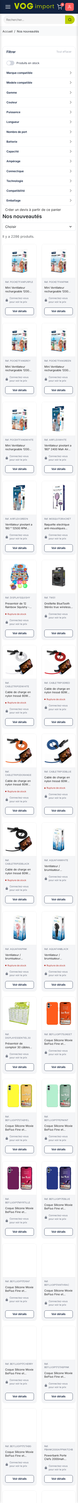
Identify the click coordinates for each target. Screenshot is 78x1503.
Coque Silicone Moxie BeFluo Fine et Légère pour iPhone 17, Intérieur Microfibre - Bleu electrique (58, 1206)
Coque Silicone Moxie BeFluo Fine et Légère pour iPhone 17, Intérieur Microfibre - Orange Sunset (58, 1042)
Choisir (10, 227)
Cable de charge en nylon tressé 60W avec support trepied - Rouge (57, 690)
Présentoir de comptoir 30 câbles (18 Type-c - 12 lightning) (17, 1045)
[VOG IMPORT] (34, 6)
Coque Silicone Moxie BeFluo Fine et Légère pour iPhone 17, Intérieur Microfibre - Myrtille (19, 1210)
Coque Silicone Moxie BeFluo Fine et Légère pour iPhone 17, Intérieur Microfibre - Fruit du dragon (19, 1289)
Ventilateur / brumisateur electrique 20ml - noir (58, 956)
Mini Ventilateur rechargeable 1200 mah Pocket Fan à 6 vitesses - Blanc (18, 447)
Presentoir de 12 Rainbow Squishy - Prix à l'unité (17, 605)
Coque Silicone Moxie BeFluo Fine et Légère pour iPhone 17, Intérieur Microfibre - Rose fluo (58, 1375)
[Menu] (8, 7)
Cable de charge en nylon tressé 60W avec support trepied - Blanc (18, 694)
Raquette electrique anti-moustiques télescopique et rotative (56, 526)
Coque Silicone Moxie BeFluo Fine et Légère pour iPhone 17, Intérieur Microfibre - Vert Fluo (19, 1453)
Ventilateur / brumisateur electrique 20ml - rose (16, 956)
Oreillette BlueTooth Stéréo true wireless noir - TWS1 (57, 605)
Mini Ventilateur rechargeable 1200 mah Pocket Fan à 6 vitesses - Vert (57, 368)
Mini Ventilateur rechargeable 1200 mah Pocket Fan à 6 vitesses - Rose (57, 289)
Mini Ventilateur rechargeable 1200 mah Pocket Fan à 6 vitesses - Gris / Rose (19, 368)
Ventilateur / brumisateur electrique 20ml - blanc (55, 868)
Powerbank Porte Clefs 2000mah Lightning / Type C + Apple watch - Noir (57, 1457)
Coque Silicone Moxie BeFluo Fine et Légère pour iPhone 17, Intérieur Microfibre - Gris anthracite (58, 1292)
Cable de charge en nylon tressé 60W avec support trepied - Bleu (57, 779)
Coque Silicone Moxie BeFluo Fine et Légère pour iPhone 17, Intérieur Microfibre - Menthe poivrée (58, 1127)
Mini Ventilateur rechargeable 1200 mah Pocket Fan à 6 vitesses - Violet (18, 289)
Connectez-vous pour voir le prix (19, 300)
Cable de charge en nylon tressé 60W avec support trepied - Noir (18, 871)
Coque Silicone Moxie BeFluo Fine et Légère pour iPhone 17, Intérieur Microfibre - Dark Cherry (19, 1371)
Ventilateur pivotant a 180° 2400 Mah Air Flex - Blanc (57, 447)
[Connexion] (69, 7)
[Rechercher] (70, 19)
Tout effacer (64, 51)
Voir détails (19, 311)
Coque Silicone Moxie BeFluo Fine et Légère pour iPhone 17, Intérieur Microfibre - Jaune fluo (19, 1127)
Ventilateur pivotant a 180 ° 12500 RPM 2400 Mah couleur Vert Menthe (18, 526)
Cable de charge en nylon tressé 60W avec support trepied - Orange (18, 782)
